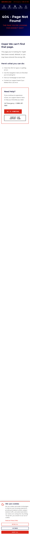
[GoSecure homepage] (6, 2)
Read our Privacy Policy (11, 520)
